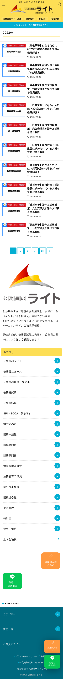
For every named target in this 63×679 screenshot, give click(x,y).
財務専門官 (10, 455)
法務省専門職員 (12, 476)
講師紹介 (30, 18)
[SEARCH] (59, 4)
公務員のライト (12, 361)
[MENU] (3, 4)
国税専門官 (10, 445)
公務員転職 (10, 403)
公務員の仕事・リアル (16, 382)
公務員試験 (10, 392)
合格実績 (55, 18)
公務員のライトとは (12, 18)
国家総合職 (10, 497)
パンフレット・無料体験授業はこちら (31, 24)
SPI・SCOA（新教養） (17, 413)
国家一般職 (10, 434)
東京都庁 (8, 508)
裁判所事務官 (11, 487)
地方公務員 (10, 424)
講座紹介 (43, 18)
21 (42, 250)
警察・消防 (10, 529)
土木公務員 (10, 539)
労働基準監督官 (12, 466)
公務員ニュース (12, 371)
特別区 (7, 518)
